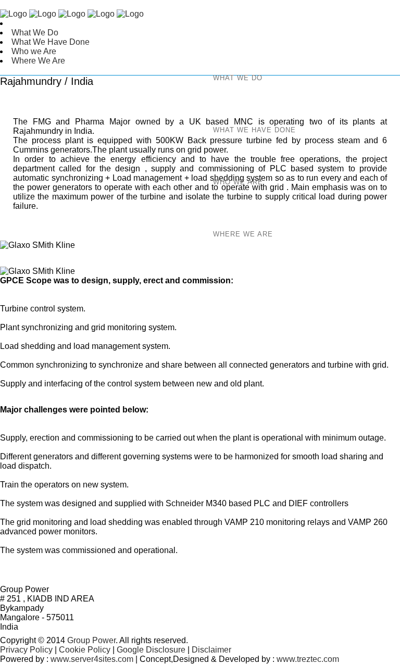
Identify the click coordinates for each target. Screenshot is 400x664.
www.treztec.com (308, 659)
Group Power (90, 640)
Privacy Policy (26, 649)
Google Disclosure (151, 649)
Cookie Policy (84, 649)
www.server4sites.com (92, 659)
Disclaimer (211, 649)
